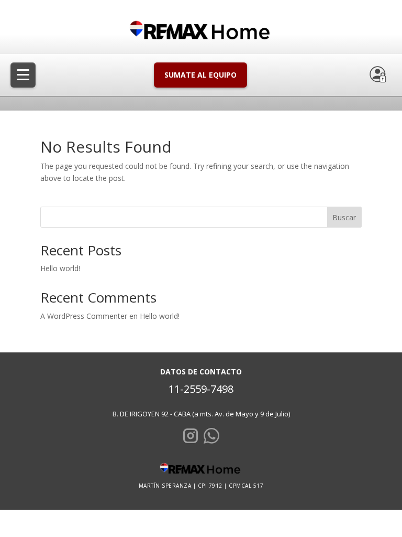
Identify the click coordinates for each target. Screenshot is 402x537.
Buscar (344, 217)
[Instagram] (190, 437)
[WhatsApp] (211, 437)
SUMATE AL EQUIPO (200, 75)
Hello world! (60, 268)
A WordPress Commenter (83, 316)
